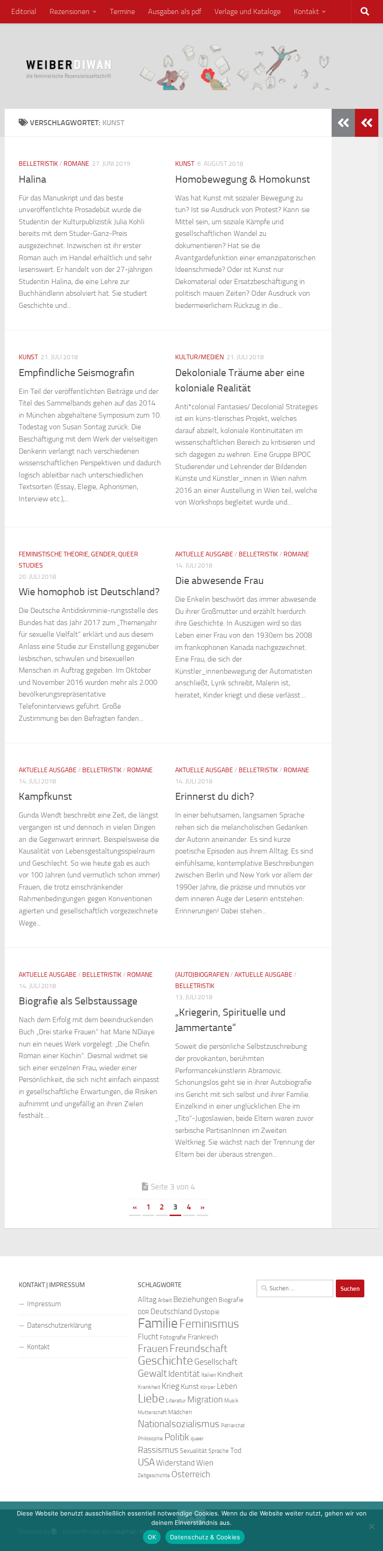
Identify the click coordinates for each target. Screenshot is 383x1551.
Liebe (151, 1398)
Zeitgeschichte (154, 1476)
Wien (204, 1462)
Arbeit (165, 1300)
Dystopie (206, 1312)
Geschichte (165, 1360)
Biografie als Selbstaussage (78, 1001)
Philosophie (150, 1439)
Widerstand (175, 1462)
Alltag (147, 1299)
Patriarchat (233, 1426)
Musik (231, 1400)
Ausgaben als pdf (174, 11)
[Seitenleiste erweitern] (366, 123)
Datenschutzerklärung (59, 1325)
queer (197, 1438)
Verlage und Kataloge (247, 11)
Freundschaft (198, 1348)
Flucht (148, 1336)
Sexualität (193, 1451)
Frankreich (203, 1337)
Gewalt (152, 1373)
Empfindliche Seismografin (77, 373)
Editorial (23, 11)
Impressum (44, 1304)
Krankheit (149, 1387)
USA (146, 1462)
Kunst (184, 164)
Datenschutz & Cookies (205, 1537)
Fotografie (173, 1337)
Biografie (231, 1300)
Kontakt (306, 11)
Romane (76, 164)
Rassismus (158, 1450)
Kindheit (230, 1374)
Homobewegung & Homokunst (242, 179)
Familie (158, 1323)
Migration (205, 1399)
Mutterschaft (152, 1412)
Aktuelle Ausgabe (204, 554)
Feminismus (209, 1323)
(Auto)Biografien (202, 975)
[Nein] (371, 1526)
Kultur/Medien (199, 357)
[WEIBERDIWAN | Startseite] (191, 66)
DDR (143, 1312)
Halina (32, 179)
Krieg (170, 1386)
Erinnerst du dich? (214, 796)
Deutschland (171, 1311)
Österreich (190, 1474)
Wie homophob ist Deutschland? (89, 592)
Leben (227, 1386)
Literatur (176, 1400)
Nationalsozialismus (179, 1424)
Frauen (153, 1349)
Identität (184, 1373)
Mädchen (180, 1412)
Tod (235, 1450)
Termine (122, 11)
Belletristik (38, 164)
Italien (208, 1375)
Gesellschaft (215, 1362)
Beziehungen (195, 1299)
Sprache (218, 1450)
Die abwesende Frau (219, 581)
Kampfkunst (45, 796)
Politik (176, 1437)
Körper (207, 1387)
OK (152, 1537)
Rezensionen (70, 11)
